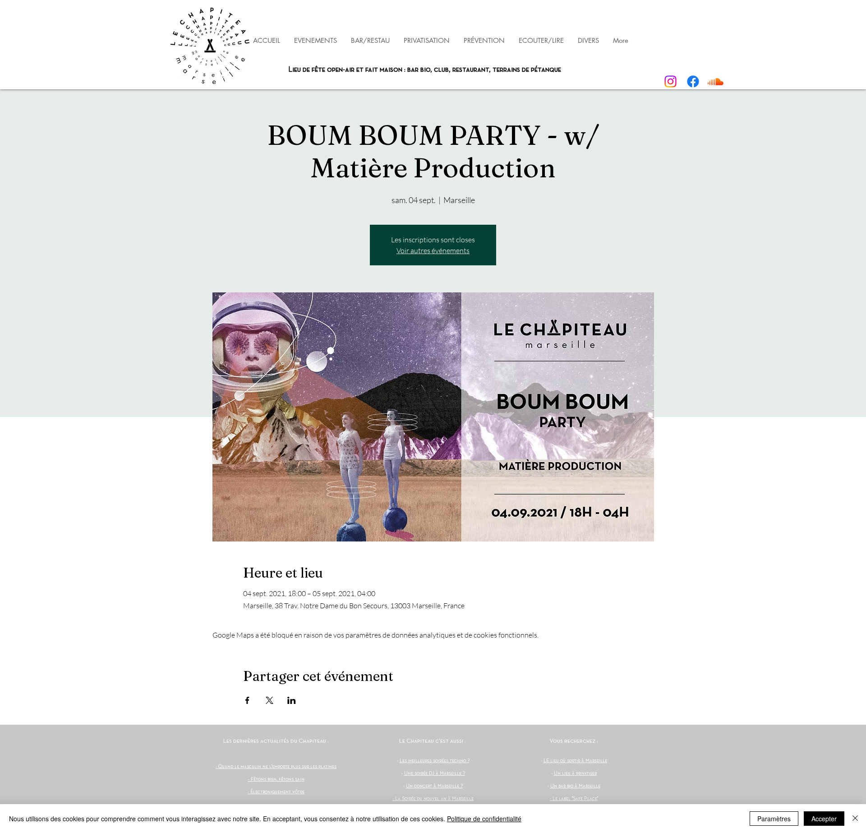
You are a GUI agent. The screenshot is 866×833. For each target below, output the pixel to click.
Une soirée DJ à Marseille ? (434, 773)
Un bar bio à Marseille (575, 786)
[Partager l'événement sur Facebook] (247, 700)
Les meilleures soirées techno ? (435, 761)
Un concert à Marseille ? (434, 786)
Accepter (824, 818)
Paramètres (774, 818)
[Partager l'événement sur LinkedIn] (291, 700)
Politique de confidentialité (484, 818)
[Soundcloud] (715, 81)
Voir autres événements (433, 250)
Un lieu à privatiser (575, 773)
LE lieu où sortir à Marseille (575, 761)
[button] (483, 40)
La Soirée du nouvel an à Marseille (434, 798)
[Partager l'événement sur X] (269, 700)
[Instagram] (670, 81)
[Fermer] (855, 818)
